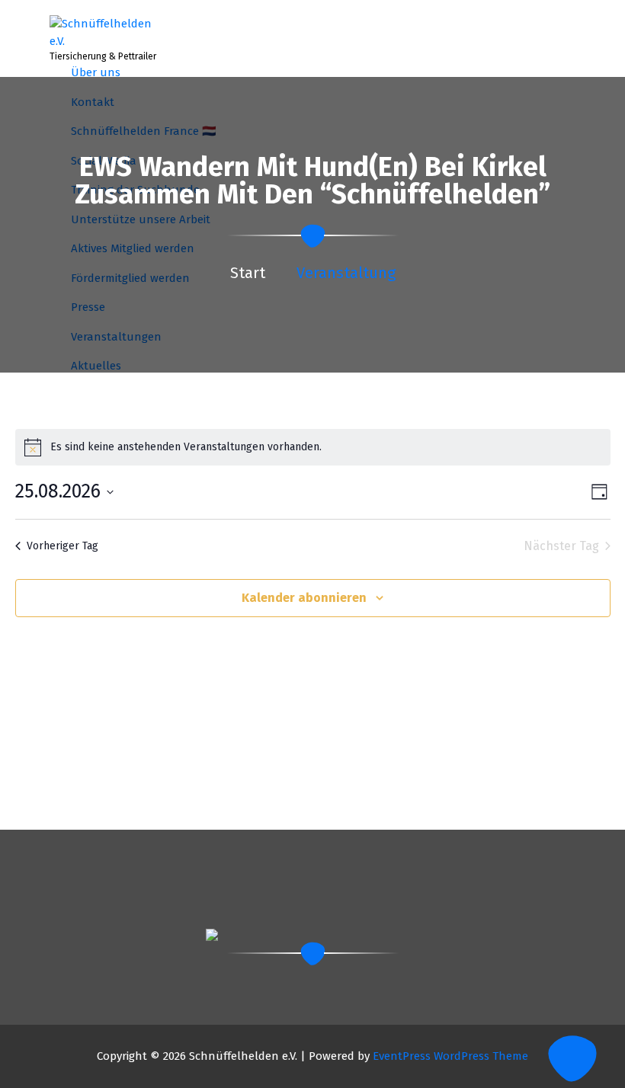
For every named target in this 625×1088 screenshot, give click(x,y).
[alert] (313, 447)
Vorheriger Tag (62, 545)
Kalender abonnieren (304, 597)
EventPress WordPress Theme (450, 1056)
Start (247, 273)
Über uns (95, 72)
